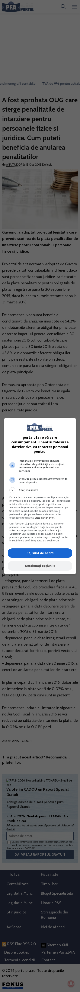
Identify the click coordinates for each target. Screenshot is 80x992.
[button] (40, 490)
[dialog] (40, 496)
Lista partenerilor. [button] (45, 517)
